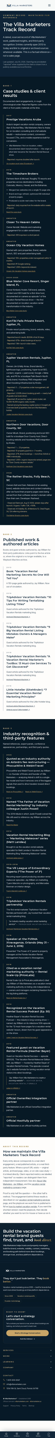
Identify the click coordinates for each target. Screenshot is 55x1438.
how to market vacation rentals (23, 1206)
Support (6, 1406)
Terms (24, 1406)
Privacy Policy (15, 1406)
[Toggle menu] (49, 5)
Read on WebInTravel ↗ (34, 792)
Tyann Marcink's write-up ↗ (16, 891)
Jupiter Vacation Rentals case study (19, 414)
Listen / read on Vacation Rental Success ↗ (22, 1037)
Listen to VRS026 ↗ (13, 1088)
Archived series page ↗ (14, 858)
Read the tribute (12, 825)
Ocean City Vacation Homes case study (20, 271)
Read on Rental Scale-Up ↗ (16, 998)
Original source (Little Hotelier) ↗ (18, 710)
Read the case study (13, 212)
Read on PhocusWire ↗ (14, 792)
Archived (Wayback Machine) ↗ (18, 617)
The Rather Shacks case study (17, 515)
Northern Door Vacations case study (19, 466)
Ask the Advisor (26, 1339)
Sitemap (31, 1406)
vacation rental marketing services (34, 1200)
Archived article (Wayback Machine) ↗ (20, 706)
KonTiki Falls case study (15, 348)
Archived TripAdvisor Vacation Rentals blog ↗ (22, 929)
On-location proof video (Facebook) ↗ (20, 163)
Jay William (18, 1184)
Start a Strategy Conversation (27, 1333)
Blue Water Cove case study (16, 311)
